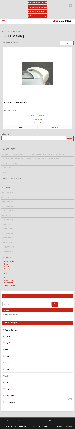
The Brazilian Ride (9, 163)
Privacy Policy (48, 426)
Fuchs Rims (9, 395)
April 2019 (5, 224)
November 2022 (7, 202)
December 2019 (8, 220)
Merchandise (10, 402)
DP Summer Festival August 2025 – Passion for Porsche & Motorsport (32, 154)
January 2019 (7, 229)
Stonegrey (6, 168)
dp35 (7, 369)
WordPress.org (9, 285)
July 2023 (5, 197)
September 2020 (8, 211)
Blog (6, 264)
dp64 (7, 382)
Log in (6, 278)
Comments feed (9, 283)
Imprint (60, 426)
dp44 (7, 376)
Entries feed (8, 280)
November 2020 (7, 206)
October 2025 (7, 193)
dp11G (7, 343)
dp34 (7, 363)
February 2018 (7, 247)
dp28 (7, 356)
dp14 (7, 349)
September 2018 (8, 238)
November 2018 (7, 233)
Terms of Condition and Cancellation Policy (22, 426)
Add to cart (55, 127)
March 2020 (6, 215)
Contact (69, 426)
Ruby (3, 172)
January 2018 (7, 251)
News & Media (9, 261)
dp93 (7, 389)
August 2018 (6, 242)
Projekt (6, 266)
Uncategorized (9, 269)
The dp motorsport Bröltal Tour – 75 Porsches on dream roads (30, 159)
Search (69, 139)
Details (20, 127)
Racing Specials (11, 330)
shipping (39, 122)
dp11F (7, 336)
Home (3, 31)
